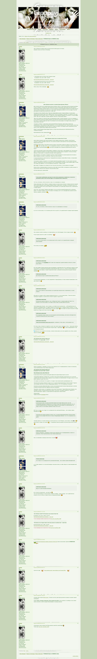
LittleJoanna (21, 102)
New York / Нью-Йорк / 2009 (56, 518)
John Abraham (23, 38)
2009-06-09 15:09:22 (41, 257)
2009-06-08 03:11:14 (41, 74)
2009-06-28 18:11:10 (41, 623)
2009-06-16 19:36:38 (41, 483)
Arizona (20, 46)
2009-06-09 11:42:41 (41, 136)
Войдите (26, 36)
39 (26, 42)
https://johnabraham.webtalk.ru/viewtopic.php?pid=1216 (47, 541)
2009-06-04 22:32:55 (41, 46)
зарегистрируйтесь (32, 36)
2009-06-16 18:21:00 (41, 455)
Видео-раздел (46, 597)
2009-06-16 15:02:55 (41, 398)
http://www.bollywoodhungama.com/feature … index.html (43, 516)
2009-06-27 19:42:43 (41, 595)
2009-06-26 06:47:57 (41, 567)
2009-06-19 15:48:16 (41, 539)
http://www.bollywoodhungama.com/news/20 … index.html (44, 79)
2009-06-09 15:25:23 (41, 285)
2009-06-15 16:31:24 (41, 336)
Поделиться (36, 46)
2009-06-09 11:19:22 (41, 102)
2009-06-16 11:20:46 (41, 364)
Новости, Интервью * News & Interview (34, 38)
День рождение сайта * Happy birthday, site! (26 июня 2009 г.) (55, 570)
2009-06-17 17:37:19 (41, 511)
